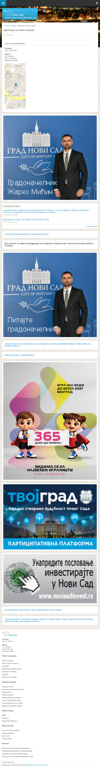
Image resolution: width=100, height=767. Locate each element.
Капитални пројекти (9, 721)
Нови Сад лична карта (10, 663)
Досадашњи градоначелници (13, 689)
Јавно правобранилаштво (11, 698)
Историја (5, 666)
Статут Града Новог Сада (11, 700)
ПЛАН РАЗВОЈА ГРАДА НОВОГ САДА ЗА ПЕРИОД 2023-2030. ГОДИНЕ (33, 610)
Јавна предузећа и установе (12, 703)
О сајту (45, 765)
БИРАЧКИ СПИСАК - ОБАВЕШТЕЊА (19, 355)
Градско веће (7, 692)
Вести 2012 (6, 736)
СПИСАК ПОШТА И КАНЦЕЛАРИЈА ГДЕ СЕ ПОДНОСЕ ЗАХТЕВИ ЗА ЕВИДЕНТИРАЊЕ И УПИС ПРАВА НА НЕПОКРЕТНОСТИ (47, 345)
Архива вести (7, 739)
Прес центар (7, 726)
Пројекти (5, 718)
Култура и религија (9, 672)
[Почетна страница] (20, 20)
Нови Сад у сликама (9, 677)
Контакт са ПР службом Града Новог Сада (17, 756)
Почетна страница (10, 25)
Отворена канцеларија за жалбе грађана (17, 751)
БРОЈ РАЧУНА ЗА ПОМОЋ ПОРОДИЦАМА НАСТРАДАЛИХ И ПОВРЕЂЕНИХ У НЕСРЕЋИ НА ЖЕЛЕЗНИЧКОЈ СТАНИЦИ (49, 245)
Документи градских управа (12, 706)
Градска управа (9, 682)
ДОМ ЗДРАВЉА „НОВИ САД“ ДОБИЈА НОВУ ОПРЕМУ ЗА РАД (26, 220)
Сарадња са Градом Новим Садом (14, 754)
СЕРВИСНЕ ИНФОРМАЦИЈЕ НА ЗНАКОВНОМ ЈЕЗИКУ (27, 234)
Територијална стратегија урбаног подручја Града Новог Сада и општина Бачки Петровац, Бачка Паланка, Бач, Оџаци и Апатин (49, 620)
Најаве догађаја (11, 206)
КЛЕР (4, 715)
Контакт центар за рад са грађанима (15, 748)
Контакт (5, 743)
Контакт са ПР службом (10, 730)
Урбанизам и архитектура (11, 669)
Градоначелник (7, 687)
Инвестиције (8, 711)
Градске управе (7, 695)
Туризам (5, 674)
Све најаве (91, 226)
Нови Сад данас (9, 656)
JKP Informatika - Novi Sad (31, 765)
